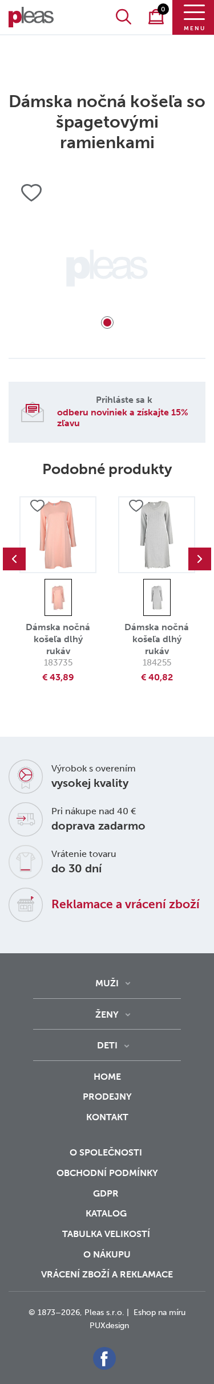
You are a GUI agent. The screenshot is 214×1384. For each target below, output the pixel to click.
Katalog (107, 1213)
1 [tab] (107, 322)
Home (107, 1076)
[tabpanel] (107, 268)
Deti (107, 1045)
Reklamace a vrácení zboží (125, 904)
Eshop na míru (159, 1312)
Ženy (107, 1014)
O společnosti (107, 1152)
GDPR (107, 1193)
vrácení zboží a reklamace (107, 1274)
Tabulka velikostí (107, 1233)
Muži (107, 983)
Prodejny (107, 1096)
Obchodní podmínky (107, 1172)
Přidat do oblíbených (37, 506)
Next (199, 559)
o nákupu (107, 1254)
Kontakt (107, 1117)
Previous (14, 559)
